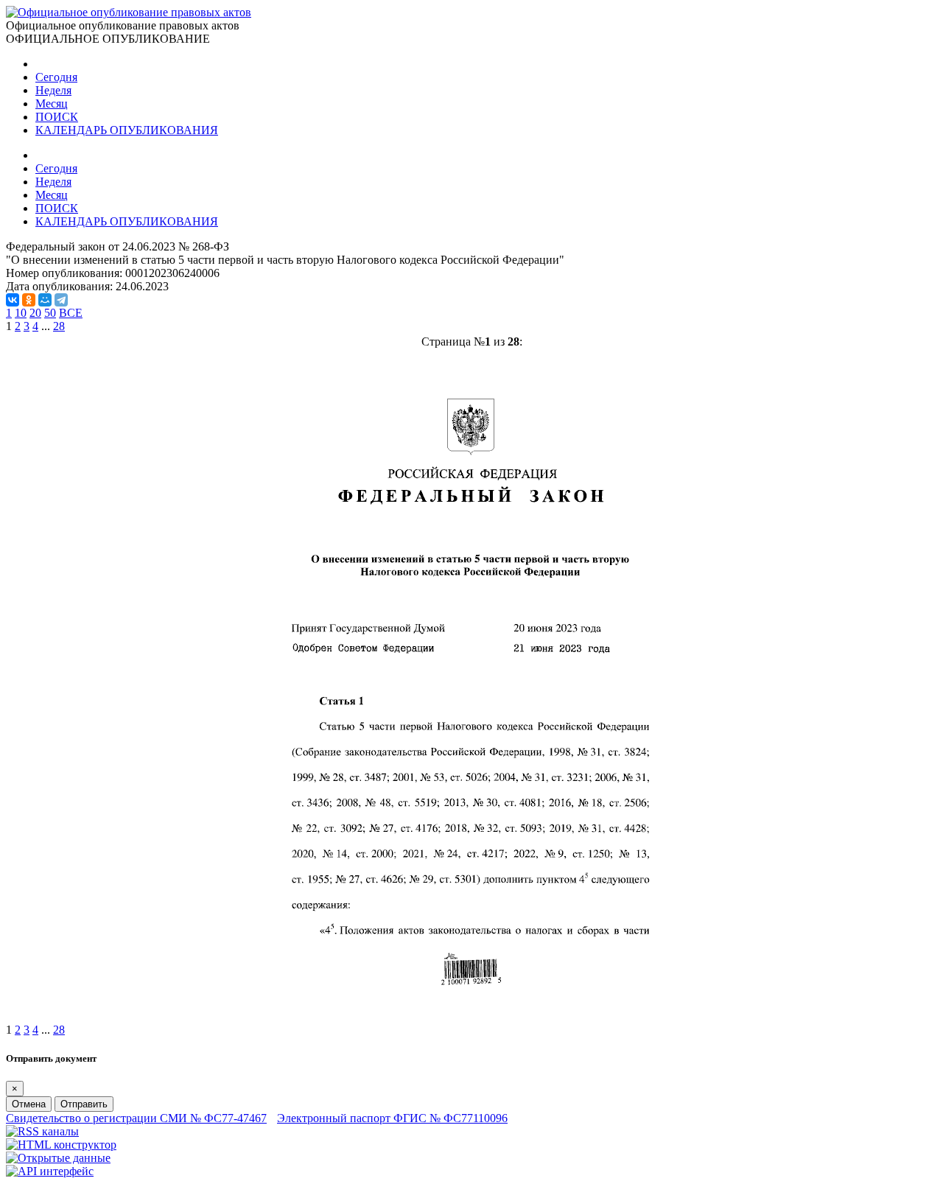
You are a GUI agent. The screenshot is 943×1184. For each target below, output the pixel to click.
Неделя (53, 90)
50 (50, 312)
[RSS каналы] (42, 1131)
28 (59, 326)
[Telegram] (61, 299)
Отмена (29, 1104)
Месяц (51, 103)
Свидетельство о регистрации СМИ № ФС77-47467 (136, 1118)
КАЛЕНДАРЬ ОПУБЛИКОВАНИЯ (126, 130)
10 (21, 312)
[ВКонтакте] (12, 299)
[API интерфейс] (50, 1171)
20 (35, 312)
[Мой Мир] (45, 299)
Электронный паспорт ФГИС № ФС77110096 (392, 1118)
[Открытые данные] (58, 1158)
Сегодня (56, 77)
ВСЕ (71, 312)
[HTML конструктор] (61, 1144)
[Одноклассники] (28, 299)
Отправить (84, 1104)
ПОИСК (56, 117)
